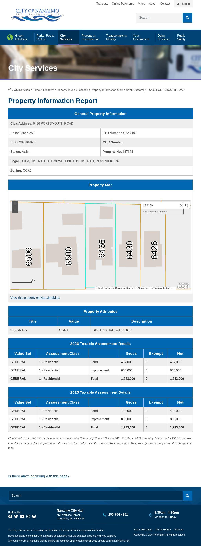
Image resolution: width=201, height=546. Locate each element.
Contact (165, 3)
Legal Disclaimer (143, 529)
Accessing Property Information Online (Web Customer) (112, 89)
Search (187, 18)
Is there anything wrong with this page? (38, 476)
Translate (102, 3)
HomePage (9, 88)
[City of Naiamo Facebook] (10, 516)
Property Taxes (65, 89)
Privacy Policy (163, 529)
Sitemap (178, 529)
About (152, 3)
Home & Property (43, 89)
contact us (82, 535)
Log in (186, 3)
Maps (141, 3)
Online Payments (123, 3)
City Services (22, 89)
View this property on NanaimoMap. (35, 297)
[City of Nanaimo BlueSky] (35, 516)
